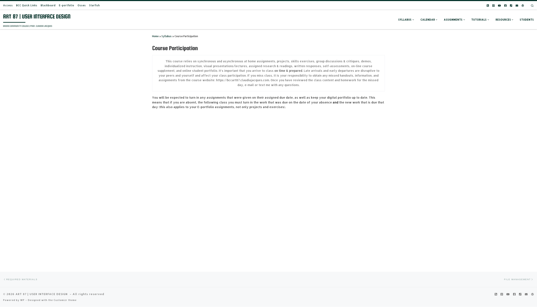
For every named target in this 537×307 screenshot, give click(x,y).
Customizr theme (65, 300)
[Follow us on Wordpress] (522, 6)
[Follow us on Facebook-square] (505, 6)
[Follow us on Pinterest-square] (493, 6)
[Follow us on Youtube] (499, 6)
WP (22, 300)
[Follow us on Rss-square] (488, 6)
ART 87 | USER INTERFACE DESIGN (42, 294)
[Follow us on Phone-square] (511, 6)
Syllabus (167, 36)
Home (155, 36)
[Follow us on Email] (517, 6)
